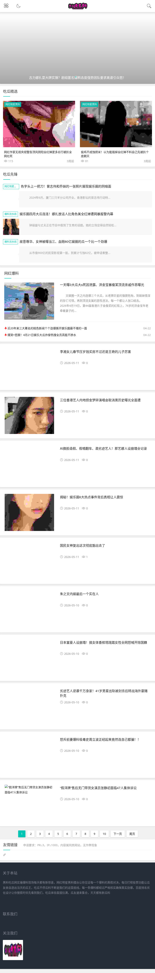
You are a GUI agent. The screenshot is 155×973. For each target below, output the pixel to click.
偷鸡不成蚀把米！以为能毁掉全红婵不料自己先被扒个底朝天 (115, 154)
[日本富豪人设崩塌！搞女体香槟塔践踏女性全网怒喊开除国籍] (29, 659)
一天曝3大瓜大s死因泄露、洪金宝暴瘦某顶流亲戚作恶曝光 (102, 284)
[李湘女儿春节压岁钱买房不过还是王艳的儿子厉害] (29, 368)
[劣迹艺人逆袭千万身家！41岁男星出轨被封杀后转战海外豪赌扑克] (29, 708)
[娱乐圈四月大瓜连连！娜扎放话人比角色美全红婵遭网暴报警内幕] (11, 227)
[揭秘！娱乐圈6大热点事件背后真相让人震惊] (29, 514)
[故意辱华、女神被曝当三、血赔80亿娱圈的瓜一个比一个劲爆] (11, 254)
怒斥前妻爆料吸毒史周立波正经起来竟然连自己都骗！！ (100, 739)
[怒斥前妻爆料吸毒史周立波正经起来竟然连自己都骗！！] (29, 756)
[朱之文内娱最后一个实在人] (29, 611)
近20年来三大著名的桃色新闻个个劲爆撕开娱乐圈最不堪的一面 (47, 328)
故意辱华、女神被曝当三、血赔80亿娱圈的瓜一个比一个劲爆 (63, 241)
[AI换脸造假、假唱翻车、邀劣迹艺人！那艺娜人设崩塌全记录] (29, 465)
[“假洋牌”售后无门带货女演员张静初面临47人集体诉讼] (29, 790)
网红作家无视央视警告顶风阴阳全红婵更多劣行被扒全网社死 (38, 154)
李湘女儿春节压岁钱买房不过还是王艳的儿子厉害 (95, 351)
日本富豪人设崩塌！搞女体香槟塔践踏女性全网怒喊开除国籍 (103, 642)
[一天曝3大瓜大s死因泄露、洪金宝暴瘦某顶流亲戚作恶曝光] (29, 318)
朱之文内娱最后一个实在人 (79, 593)
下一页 (117, 834)
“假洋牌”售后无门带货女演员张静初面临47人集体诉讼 (98, 787)
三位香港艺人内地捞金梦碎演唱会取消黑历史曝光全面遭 (100, 400)
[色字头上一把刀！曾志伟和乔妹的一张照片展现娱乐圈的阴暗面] (11, 199)
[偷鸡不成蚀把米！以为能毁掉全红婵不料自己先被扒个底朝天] (116, 124)
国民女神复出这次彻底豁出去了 (82, 545)
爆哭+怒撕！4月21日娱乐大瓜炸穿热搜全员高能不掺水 (41, 335)
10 (104, 834)
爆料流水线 (10, 214)
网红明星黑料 (12, 104)
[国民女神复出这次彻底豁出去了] (29, 562)
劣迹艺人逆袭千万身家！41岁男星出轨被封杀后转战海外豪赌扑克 (104, 693)
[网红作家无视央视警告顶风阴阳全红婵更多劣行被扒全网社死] (39, 124)
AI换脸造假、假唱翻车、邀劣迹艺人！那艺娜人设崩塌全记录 (103, 448)
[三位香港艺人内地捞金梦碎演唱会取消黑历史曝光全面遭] (29, 417)
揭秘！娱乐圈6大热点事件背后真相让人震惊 (91, 497)
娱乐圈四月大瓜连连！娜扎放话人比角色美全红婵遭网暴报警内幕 (66, 214)
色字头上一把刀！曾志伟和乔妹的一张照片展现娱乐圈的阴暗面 (66, 186)
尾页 (132, 834)
